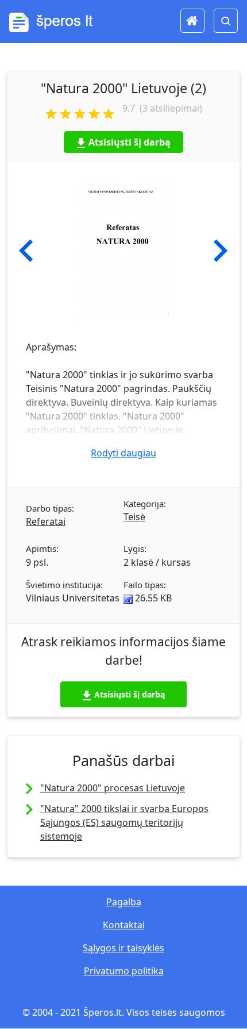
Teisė (134, 516)
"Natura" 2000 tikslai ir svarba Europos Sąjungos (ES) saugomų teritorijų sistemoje (124, 822)
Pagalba (123, 901)
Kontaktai (124, 925)
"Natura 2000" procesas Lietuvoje (112, 788)
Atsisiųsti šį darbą (129, 142)
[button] (26, 250)
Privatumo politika (124, 971)
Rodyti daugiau (123, 453)
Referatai (45, 521)
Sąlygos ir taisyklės (123, 948)
